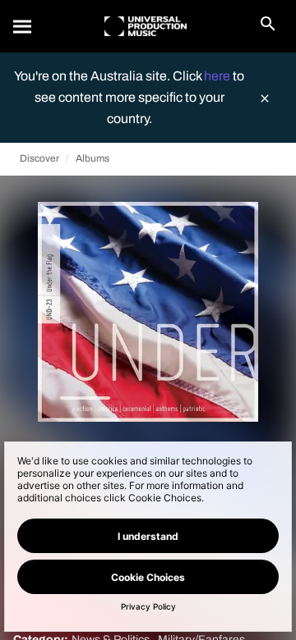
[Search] (23, 26)
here (218, 76)
